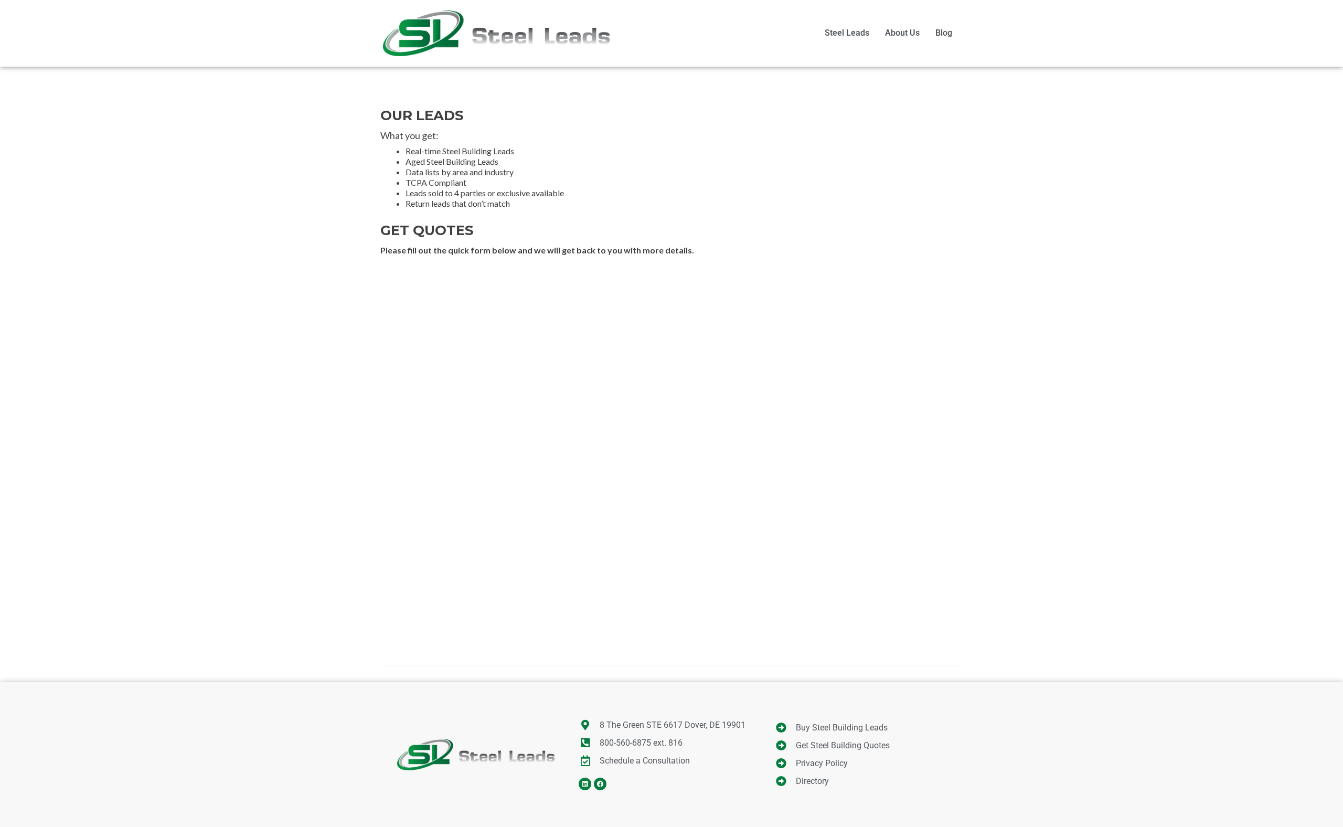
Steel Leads (847, 33)
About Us (902, 33)
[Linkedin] (585, 784)
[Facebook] (600, 784)
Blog (943, 33)
